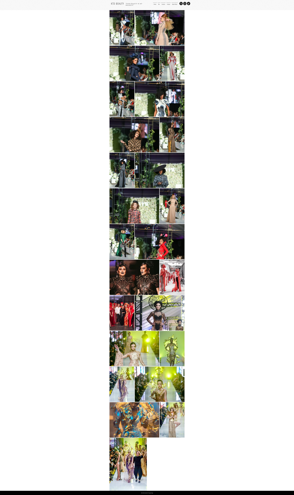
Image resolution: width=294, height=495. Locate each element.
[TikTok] (188, 3)
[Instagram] (184, 3)
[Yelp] (181, 3)
